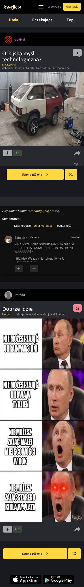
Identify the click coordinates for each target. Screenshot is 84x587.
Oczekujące (42, 20)
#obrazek (7, 68)
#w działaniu (43, 68)
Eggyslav (21, 237)
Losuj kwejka (71, 174)
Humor (6, 314)
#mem (29, 314)
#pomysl (20, 68)
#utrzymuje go (61, 68)
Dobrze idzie (17, 309)
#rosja (20, 314)
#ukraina (58, 314)
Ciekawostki (9, 64)
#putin (38, 314)
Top (70, 20)
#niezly (30, 68)
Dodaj (14, 20)
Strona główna (32, 174)
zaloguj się (41, 210)
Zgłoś (77, 164)
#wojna (47, 314)
